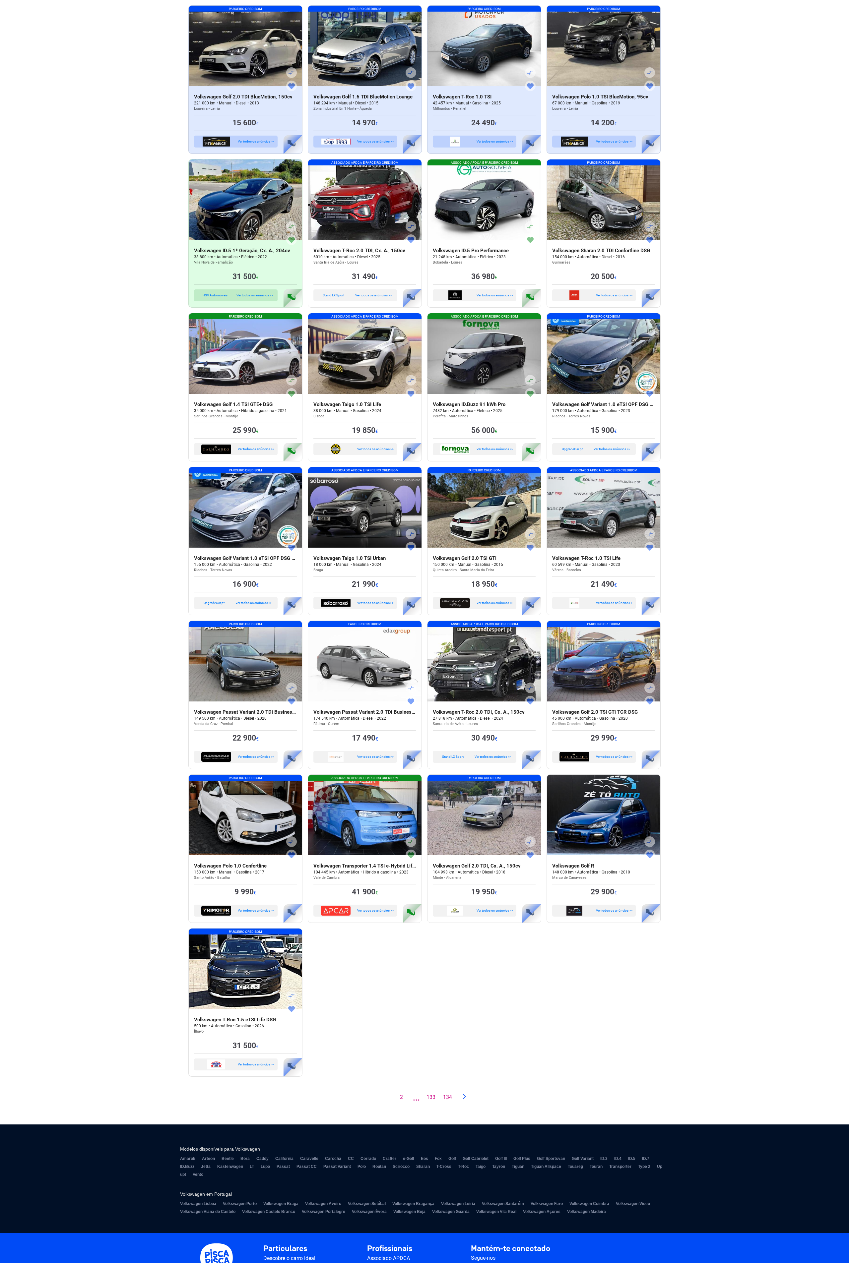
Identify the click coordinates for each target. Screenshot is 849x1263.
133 (430, 1097)
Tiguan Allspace (546, 1166)
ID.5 (631, 1158)
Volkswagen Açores (541, 1211)
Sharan (423, 1166)
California (284, 1158)
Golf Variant (583, 1158)
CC (351, 1158)
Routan (379, 1166)
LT (252, 1166)
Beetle (228, 1158)
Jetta (206, 1166)
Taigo (481, 1166)
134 (447, 1097)
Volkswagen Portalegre (323, 1211)
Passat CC (306, 1166)
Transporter (620, 1166)
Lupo (265, 1166)
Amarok (187, 1158)
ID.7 (645, 1158)
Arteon (208, 1158)
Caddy (262, 1158)
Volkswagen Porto (240, 1203)
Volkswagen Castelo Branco (268, 1211)
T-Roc (463, 1166)
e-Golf (408, 1158)
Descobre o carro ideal (289, 1258)
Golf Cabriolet (476, 1158)
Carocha (333, 1158)
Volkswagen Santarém (503, 1203)
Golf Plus (521, 1158)
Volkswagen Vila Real (496, 1211)
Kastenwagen (230, 1166)
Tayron (498, 1166)
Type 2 (644, 1166)
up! (183, 1174)
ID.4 (617, 1158)
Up (659, 1166)
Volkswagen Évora (369, 1211)
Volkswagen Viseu (633, 1203)
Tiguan (518, 1166)
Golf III (501, 1158)
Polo (362, 1166)
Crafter (389, 1158)
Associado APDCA (388, 1258)
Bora (245, 1158)
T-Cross (443, 1166)
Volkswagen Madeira (586, 1211)
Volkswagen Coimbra (589, 1203)
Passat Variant (337, 1166)
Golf (452, 1158)
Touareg (575, 1166)
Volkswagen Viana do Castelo (207, 1211)
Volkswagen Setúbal (367, 1203)
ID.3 (604, 1158)
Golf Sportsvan (551, 1158)
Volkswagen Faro (547, 1203)
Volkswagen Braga (280, 1203)
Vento (198, 1174)
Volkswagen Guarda (451, 1211)
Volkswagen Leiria (458, 1203)
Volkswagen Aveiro (323, 1203)
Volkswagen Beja (409, 1211)
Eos (424, 1158)
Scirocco (401, 1166)
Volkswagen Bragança (413, 1203)
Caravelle (309, 1158)
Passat (283, 1166)
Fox (438, 1158)
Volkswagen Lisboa (198, 1203)
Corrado (368, 1158)
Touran (596, 1166)
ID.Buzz (187, 1166)
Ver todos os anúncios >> (256, 141)
